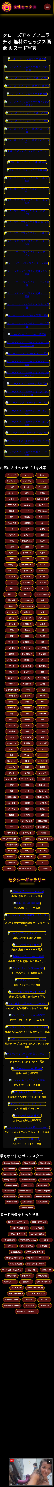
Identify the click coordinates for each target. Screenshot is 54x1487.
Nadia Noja (42, 1185)
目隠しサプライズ (39, 1222)
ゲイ (27, 511)
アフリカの (11, 505)
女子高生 (11, 731)
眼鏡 (27, 767)
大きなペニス (27, 571)
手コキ (27, 755)
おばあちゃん (27, 541)
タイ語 (27, 773)
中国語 (10, 857)
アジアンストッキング (36, 1294)
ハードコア (42, 678)
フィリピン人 (27, 654)
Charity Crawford (43, 1169)
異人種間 (11, 600)
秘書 (12, 636)
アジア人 (11, 535)
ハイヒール (11, 660)
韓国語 (43, 833)
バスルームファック (17, 1234)
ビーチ (27, 791)
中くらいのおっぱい (10, 839)
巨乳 (42, 559)
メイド (11, 737)
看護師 (42, 767)
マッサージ (42, 749)
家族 (27, 702)
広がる (27, 725)
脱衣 (43, 779)
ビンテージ (11, 678)
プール (42, 725)
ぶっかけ (27, 672)
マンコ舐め (27, 737)
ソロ (42, 481)
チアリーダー (27, 618)
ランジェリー (12, 481)
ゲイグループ (27, 1276)
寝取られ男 (42, 821)
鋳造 (27, 863)
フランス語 (27, 666)
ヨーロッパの (12, 743)
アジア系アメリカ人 (28, 1240)
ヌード (28, 690)
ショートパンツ (27, 606)
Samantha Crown (43, 1196)
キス (27, 499)
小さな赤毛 (29, 1305)
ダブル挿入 (42, 827)
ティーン (27, 648)
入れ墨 (42, 636)
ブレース (45, 868)
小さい (27, 696)
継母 (12, 559)
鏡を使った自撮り (12, 1300)
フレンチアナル (27, 1246)
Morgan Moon (11, 1185)
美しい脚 (31, 1270)
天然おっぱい (11, 797)
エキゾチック (12, 845)
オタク (11, 499)
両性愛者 (27, 708)
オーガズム (27, 553)
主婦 (27, 559)
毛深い (11, 553)
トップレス (42, 803)
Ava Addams (9, 1169)
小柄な (10, 565)
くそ (12, 529)
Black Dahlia (9, 1191)
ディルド (27, 577)
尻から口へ (45, 1305)
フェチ (27, 475)
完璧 (42, 720)
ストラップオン (27, 833)
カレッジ (11, 702)
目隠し (44, 857)
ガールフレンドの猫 (35, 1288)
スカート (42, 517)
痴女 (12, 791)
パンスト (43, 565)
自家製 (27, 803)
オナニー (11, 725)
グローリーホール (27, 857)
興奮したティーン (16, 1294)
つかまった (27, 845)
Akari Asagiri (29, 1163)
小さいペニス (37, 1228)
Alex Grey (27, 1185)
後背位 (42, 493)
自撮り (42, 553)
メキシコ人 (42, 851)
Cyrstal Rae (26, 1174)
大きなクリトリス (45, 839)
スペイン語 (11, 851)
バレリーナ (42, 791)
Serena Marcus (9, 1174)
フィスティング (27, 779)
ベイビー (27, 588)
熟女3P (26, 1282)
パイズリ (11, 809)
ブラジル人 (42, 511)
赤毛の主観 (11, 1276)
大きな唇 (28, 1300)
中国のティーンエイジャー (37, 1258)
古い (42, 547)
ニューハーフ (27, 600)
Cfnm (10, 606)
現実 (12, 785)
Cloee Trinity (45, 1163)
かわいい (27, 505)
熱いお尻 (44, 1300)
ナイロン (11, 571)
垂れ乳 (27, 517)
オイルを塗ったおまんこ (11, 1270)
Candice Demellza (43, 1174)
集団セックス (42, 797)
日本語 (11, 654)
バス (12, 827)
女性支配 (11, 648)
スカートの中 (12, 612)
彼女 (42, 815)
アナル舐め (10, 833)
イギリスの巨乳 (9, 1240)
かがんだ (11, 708)
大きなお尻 (42, 743)
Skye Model (45, 1180)
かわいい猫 (46, 1270)
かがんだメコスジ (37, 1234)
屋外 (12, 517)
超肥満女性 (27, 624)
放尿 (42, 612)
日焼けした (27, 642)
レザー (42, 731)
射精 (42, 642)
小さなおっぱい (12, 690)
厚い (25, 594)
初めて (42, 529)
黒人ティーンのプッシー (17, 1222)
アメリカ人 (42, 582)
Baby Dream (9, 1196)
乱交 (43, 690)
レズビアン (27, 481)
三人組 (42, 684)
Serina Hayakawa (28, 1180)
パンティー (42, 505)
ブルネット (42, 571)
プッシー (11, 642)
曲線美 (27, 720)
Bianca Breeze (25, 1191)
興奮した (42, 785)
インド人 (11, 541)
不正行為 (11, 863)
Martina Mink (25, 1196)
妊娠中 (11, 815)
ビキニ (11, 749)
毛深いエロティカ (43, 1282)
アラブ (27, 851)
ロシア (11, 672)
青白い (27, 630)
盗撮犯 (28, 839)
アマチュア (11, 475)
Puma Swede (25, 1169)
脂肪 (42, 535)
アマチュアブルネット (34, 1252)
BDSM (42, 696)
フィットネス (12, 696)
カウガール (27, 684)
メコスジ (42, 773)
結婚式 (42, 624)
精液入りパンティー (14, 1258)
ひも (43, 606)
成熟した (27, 612)
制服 (42, 737)
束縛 (42, 672)
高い (42, 702)
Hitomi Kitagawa (43, 1191)
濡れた (42, 475)
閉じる (27, 660)
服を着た (42, 666)
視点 (10, 594)
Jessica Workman (11, 1163)
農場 (9, 868)
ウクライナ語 (42, 761)
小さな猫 (43, 1246)
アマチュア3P (16, 1288)
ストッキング (42, 499)
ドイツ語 (27, 815)
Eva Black (42, 1202)
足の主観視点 (16, 1252)
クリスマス (42, 648)
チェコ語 (42, 654)
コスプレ (11, 767)
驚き (12, 714)
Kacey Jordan (9, 1180)
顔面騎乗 (27, 523)
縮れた (42, 809)
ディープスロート (42, 594)
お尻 (42, 630)
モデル (11, 547)
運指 (27, 785)
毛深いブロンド (10, 1282)
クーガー (27, 487)
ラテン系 (11, 624)
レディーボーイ (27, 565)
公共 (42, 600)
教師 (27, 809)
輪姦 (27, 636)
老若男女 (27, 743)
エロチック (27, 827)
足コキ (11, 773)
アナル (27, 529)
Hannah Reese (27, 1207)
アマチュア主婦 (16, 1264)
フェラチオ (11, 523)
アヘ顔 (10, 1246)
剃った (27, 678)
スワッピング (42, 755)
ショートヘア (11, 779)
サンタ (46, 1240)
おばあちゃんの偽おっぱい (27, 1311)
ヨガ (12, 487)
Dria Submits (11, 1202)
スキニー (11, 493)
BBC (27, 761)
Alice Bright (27, 1202)
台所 (27, 731)
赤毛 (27, 493)
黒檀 (27, 547)
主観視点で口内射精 (12, 1305)
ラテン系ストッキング (35, 1264)
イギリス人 (42, 618)
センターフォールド (27, 868)
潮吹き (11, 618)
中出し (11, 720)
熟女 (12, 588)
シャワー (42, 714)
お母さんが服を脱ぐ (19, 1228)
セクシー (27, 535)
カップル (11, 803)
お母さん (42, 708)
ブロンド (11, 684)
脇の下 (11, 511)
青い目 (42, 577)
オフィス (11, 577)
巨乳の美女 (42, 1276)
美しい (42, 541)
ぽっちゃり (42, 487)
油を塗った (11, 761)
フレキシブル (27, 821)
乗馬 (11, 755)
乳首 (27, 714)
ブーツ (11, 666)
